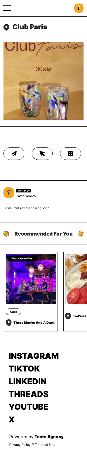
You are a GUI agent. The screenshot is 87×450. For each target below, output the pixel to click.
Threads (28, 394)
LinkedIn (27, 381)
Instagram (34, 355)
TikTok (24, 368)
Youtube (28, 406)
